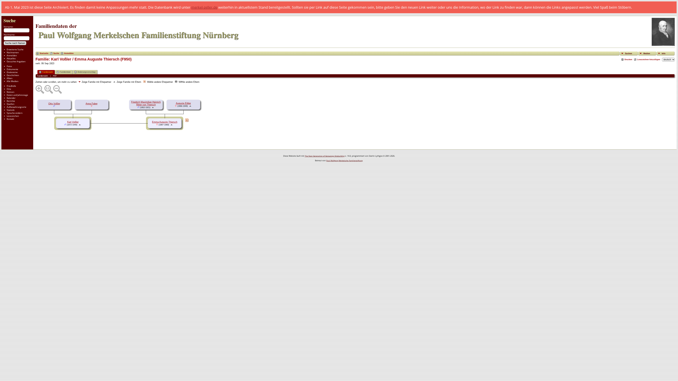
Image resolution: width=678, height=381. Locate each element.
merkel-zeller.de (204, 7)
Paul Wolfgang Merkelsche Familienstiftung (344, 160)
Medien (646, 53)
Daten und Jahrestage (17, 94)
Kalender (11, 97)
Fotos (9, 66)
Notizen (10, 91)
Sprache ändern (14, 112)
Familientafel (47, 72)
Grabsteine (12, 72)
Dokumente (12, 69)
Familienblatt (65, 72)
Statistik (10, 109)
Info (663, 53)
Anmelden (12, 55)
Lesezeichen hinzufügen (648, 59)
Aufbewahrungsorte (16, 106)
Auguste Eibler (183, 103)
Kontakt (10, 118)
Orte (9, 88)
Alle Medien (12, 81)
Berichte (11, 100)
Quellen (10, 103)
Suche (10, 20)
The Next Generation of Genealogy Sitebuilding (324, 156)
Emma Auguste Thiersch (164, 122)
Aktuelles (11, 58)
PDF (55, 76)
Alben (9, 78)
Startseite (44, 53)
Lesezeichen (13, 115)
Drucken (628, 59)
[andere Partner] (187, 120)
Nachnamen (13, 52)
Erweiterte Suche (15, 49)
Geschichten (13, 75)
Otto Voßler (54, 103)
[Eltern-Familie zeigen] (152, 107)
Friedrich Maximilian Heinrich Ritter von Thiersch (146, 103)
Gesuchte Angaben (16, 61)
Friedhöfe (11, 85)
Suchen (628, 53)
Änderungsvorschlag (86, 72)
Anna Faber (91, 103)
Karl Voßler (73, 122)
